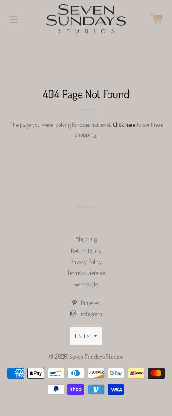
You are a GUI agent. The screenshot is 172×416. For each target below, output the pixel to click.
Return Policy (86, 250)
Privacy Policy (86, 261)
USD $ (82, 336)
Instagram (90, 313)
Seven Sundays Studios (96, 356)
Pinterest (90, 302)
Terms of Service (86, 272)
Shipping (86, 239)
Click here (124, 124)
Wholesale (86, 284)
